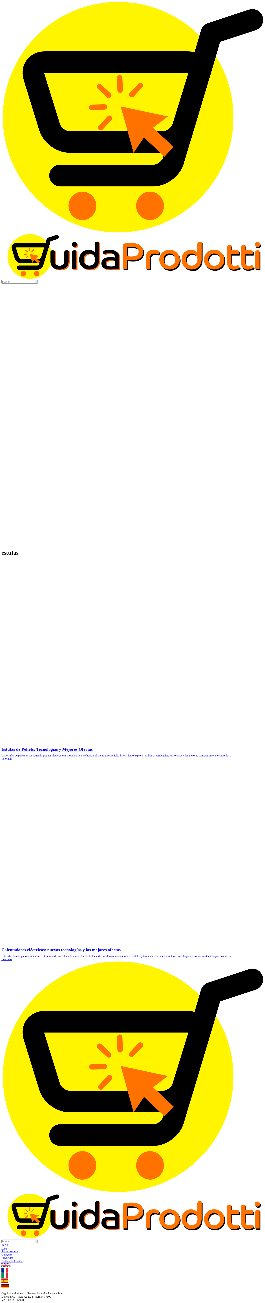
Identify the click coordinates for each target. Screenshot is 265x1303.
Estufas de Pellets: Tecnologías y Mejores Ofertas (47, 749)
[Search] (36, 282)
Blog (4, 1248)
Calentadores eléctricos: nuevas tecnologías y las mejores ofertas (61, 949)
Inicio (4, 1244)
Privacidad (7, 1257)
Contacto (6, 1254)
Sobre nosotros (9, 1251)
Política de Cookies (12, 1261)
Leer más (6, 758)
